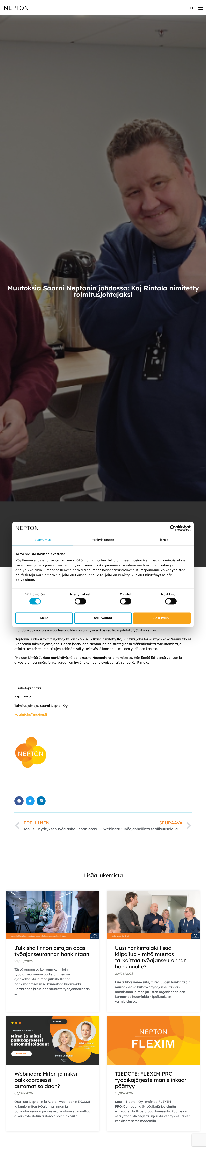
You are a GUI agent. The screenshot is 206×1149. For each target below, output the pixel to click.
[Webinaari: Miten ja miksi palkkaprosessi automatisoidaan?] (52, 1040)
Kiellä (44, 618)
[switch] (80, 601)
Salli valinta (103, 618)
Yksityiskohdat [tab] (103, 540)
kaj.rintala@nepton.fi (30, 714)
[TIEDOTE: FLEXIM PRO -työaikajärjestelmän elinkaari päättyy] (153, 1040)
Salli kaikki (161, 618)
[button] (200, 7)
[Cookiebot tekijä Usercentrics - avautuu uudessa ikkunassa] (173, 528)
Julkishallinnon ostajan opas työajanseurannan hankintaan (51, 950)
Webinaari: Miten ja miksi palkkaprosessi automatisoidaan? (45, 1079)
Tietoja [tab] (163, 540)
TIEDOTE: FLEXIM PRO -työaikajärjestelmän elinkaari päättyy (151, 1079)
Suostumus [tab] (43, 540)
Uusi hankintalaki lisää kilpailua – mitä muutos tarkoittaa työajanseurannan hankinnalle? (151, 957)
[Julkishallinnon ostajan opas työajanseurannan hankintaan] (52, 915)
